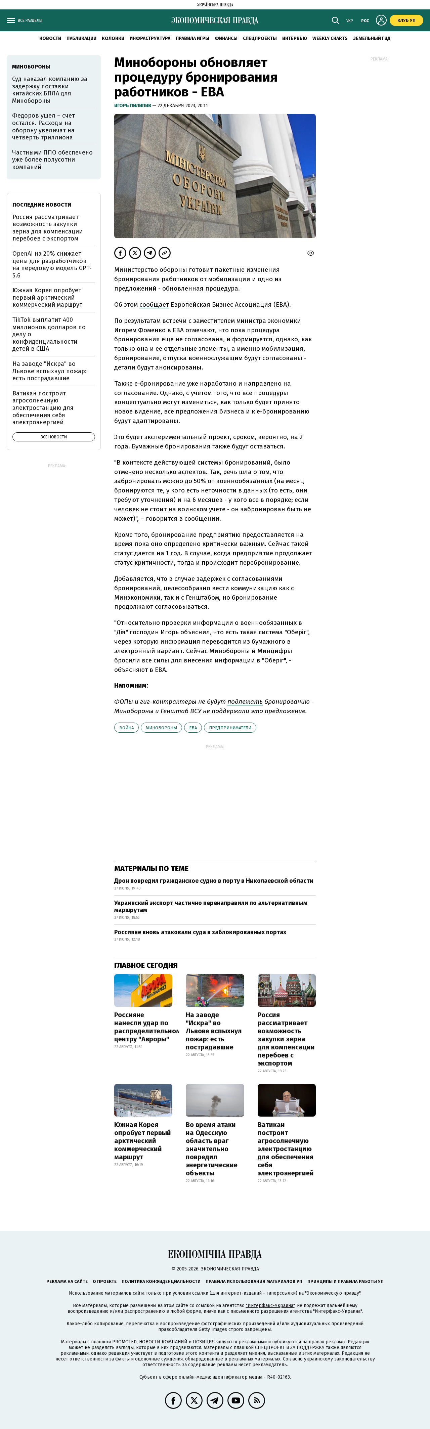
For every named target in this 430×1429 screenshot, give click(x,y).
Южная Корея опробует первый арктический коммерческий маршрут (142, 1141)
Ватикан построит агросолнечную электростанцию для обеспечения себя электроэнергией (286, 1149)
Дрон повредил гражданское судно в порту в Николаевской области (213, 880)
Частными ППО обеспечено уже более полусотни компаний (52, 160)
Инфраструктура (150, 38)
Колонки (113, 38)
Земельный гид (372, 38)
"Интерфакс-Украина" (270, 1305)
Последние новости (41, 205)
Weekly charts (330, 38)
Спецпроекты (260, 38)
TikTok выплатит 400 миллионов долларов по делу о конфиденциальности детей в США (49, 334)
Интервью (294, 38)
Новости (50, 38)
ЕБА (193, 727)
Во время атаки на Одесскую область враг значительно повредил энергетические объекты (212, 1149)
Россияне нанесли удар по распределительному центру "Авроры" (149, 1027)
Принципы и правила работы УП (345, 1281)
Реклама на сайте (67, 1281)
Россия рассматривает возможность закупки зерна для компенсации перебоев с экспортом (286, 1039)
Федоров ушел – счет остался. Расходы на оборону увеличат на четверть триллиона (43, 126)
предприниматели (230, 727)
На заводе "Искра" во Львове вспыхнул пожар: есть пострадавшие (214, 1031)
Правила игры (192, 38)
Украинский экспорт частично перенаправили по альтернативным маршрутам (210, 906)
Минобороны (161, 727)
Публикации (81, 38)
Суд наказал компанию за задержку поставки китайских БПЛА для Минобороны (49, 89)
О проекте (105, 1281)
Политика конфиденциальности (161, 1281)
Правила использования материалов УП (254, 1281)
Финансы (226, 38)
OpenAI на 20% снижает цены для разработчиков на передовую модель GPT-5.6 (52, 264)
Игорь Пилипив (133, 106)
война (126, 727)
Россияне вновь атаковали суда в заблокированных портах (200, 932)
